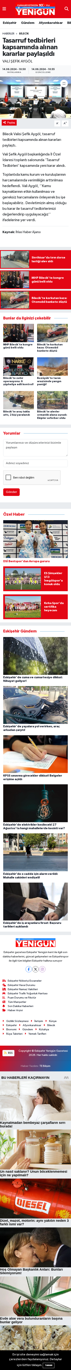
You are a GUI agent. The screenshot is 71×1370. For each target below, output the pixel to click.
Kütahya (44, 1029)
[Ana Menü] (4, 9)
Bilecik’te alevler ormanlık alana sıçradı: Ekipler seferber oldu (52, 414)
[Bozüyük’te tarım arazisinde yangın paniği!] (52, 366)
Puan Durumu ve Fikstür (22, 997)
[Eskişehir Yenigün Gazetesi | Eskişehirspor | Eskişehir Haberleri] (35, 9)
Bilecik (24, 33)
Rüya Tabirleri (14, 1033)
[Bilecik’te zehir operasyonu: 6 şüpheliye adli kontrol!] (18, 366)
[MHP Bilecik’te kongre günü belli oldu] (18, 333)
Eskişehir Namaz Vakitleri (23, 989)
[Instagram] (42, 969)
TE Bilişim (44, 1066)
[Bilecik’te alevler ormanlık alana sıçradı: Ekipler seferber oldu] (52, 400)
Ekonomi (11, 1029)
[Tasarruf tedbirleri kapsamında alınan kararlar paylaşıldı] (35, 97)
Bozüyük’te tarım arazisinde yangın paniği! (49, 381)
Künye (53, 1021)
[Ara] (67, 9)
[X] (35, 969)
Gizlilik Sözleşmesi (17, 1021)
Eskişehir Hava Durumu (21, 985)
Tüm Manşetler (17, 1002)
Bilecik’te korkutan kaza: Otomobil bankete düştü (50, 347)
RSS (10, 1053)
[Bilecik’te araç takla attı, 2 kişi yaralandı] (18, 400)
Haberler (8, 33)
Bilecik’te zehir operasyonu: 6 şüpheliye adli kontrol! (18, 381)
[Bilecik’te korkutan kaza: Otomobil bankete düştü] (52, 333)
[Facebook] (29, 969)
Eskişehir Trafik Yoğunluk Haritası (28, 993)
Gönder (11, 492)
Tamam (48, 1365)
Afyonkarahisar (51, 23)
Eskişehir (10, 23)
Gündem (27, 23)
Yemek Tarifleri (37, 1033)
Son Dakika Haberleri (20, 1006)
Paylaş (11, 122)
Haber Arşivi (15, 1010)
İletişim (38, 1021)
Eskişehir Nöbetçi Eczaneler (25, 980)
